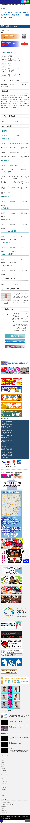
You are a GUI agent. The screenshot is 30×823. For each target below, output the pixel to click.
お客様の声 (3, 768)
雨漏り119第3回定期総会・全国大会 (15, 743)
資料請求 (2, 808)
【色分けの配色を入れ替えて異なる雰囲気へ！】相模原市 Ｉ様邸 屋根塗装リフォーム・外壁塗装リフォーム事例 (6, 424)
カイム (2, 793)
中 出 (6, 314)
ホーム (2, 758)
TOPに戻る (27, 820)
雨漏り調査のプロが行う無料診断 (7, 804)
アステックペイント (4, 783)
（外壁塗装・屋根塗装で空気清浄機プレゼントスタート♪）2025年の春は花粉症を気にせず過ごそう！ (19, 751)
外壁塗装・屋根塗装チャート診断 (15, 727)
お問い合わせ (3, 810)
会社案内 (2, 760)
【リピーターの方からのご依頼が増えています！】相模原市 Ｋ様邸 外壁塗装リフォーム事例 (7, 447)
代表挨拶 (2, 762)
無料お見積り (3, 806)
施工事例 (3, 8)
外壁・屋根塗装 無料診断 (5, 802)
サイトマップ (3, 772)
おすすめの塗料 (4, 781)
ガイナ (2, 785)
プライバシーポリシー (5, 774)
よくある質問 (3, 770)
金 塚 (6, 303)
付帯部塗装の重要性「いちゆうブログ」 (16, 721)
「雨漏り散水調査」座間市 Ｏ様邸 (6, 441)
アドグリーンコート (4, 789)
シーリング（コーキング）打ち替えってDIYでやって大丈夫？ (19, 738)
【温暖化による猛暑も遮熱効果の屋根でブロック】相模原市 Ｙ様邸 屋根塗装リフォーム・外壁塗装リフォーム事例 (6, 434)
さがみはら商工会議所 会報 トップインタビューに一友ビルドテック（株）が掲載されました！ (19, 716)
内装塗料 (2, 795)
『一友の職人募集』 (4, 812)
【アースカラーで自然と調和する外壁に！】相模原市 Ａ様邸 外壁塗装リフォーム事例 (6, 455)
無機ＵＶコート (4, 787)
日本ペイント (3, 791)
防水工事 (2, 764)
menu (27, 7)
